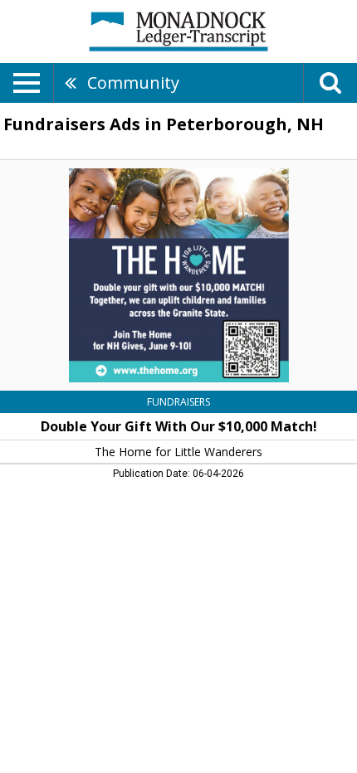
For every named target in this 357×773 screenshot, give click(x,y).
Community (133, 82)
